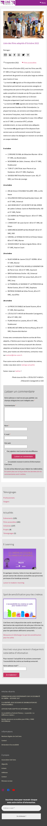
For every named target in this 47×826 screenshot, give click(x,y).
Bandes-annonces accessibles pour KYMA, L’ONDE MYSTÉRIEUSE (18, 720)
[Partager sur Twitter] (23, 55)
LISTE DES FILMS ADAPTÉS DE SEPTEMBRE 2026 (16, 709)
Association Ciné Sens (9, 760)
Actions (4, 768)
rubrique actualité (28, 365)
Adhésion (5, 772)
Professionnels (9, 498)
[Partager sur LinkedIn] (10, 55)
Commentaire (10, 405)
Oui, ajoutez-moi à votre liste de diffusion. (22, 451)
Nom (6, 425)
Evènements (8, 518)
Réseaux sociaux (7, 781)
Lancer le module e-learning (13, 583)
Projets (6, 529)
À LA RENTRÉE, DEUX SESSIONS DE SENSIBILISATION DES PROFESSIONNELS (19, 703)
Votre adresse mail (10, 666)
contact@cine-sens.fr (14, 355)
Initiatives (7, 526)
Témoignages (8, 533)
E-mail (7, 434)
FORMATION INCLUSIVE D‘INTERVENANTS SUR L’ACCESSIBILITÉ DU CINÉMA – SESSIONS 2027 (21, 697)
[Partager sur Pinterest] (28, 55)
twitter (18, 371)
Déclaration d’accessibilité (10, 745)
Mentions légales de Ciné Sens (12, 736)
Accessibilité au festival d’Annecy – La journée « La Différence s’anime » (18, 714)
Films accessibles (30, 62)
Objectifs (5, 764)
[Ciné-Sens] (7, 3)
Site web (7, 443)
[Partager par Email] (5, 55)
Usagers (6, 501)
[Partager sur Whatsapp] (19, 55)
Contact (4, 741)
